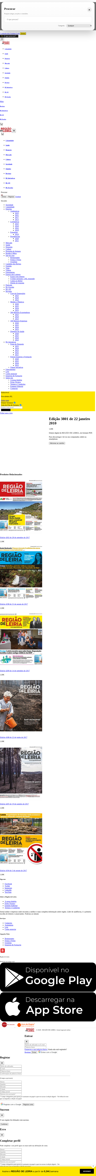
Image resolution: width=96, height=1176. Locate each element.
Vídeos (8, 270)
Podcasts (9, 285)
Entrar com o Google (49, 1052)
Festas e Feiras (15, 260)
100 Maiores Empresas (18, 321)
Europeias (14, 232)
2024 (17, 226)
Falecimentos (10, 369)
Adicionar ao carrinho (57, 443)
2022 (17, 228)
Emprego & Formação (14, 376)
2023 (17, 300)
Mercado (9, 243)
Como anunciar (11, 374)
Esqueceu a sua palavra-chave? (36, 1049)
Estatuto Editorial (16, 386)
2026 (17, 239)
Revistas (9, 291)
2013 (17, 220)
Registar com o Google (12, 1104)
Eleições (9, 209)
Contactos (14, 388)
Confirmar (4, 1124)
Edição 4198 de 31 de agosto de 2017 (14, 604)
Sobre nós (9, 378)
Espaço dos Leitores (13, 274)
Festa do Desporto (17, 344)
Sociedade (9, 205)
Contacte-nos (5, 33)
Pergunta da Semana (13, 251)
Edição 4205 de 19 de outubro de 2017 (14, 804)
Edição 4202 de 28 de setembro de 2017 (15, 538)
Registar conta (28, 1104)
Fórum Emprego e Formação (21, 357)
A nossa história (16, 380)
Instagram (8, 888)
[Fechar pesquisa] (89, 9)
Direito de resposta (17, 283)
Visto (7, 268)
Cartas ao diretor (16, 281)
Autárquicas (14, 211)
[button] (48, 102)
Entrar (23, 33)
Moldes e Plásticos (17, 302)
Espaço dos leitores (17, 277)
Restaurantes (15, 258)
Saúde (8, 245)
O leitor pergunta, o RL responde (22, 279)
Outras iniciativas (16, 367)
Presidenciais (15, 236)
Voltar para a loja (6, 413)
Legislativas (14, 222)
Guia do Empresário (17, 293)
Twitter (7, 886)
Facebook (8, 884)
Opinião (9, 266)
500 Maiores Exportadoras (20, 312)
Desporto (9, 247)
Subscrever (6, 410)
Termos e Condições (17, 384)
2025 (17, 213)
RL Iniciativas (11, 342)
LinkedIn (8, 890)
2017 (17, 217)
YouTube (8, 892)
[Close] (27, 1041)
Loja (18, 33)
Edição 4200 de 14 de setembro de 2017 (15, 671)
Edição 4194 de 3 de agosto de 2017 (13, 871)
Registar (11, 197)
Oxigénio (13, 262)
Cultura (8, 249)
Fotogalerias (10, 272)
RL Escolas (10, 287)
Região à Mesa (11, 253)
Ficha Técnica (15, 382)
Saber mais (5, 400)
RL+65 (8, 289)
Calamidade (10, 207)
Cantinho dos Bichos (13, 264)
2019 (17, 230)
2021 (17, 215)
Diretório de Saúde (17, 331)
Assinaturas (9, 925)
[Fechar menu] (14, 131)
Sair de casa (10, 255)
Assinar (13, 33)
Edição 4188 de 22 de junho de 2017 (13, 737)
